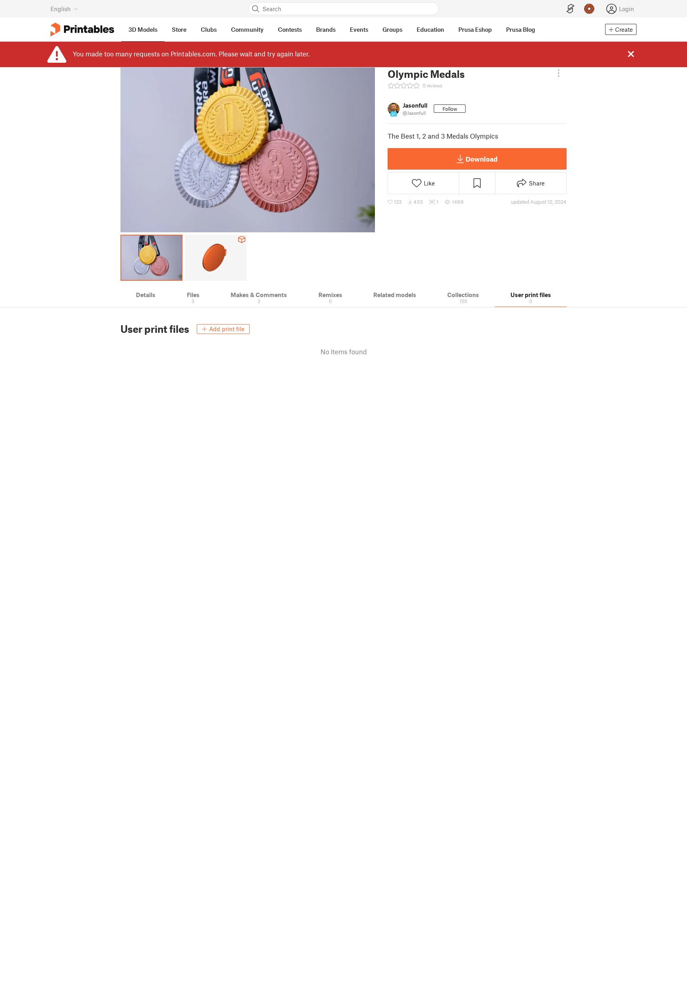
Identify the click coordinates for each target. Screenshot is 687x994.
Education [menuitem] (430, 29)
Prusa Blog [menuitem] (520, 29)
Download (481, 159)
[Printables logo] (82, 30)
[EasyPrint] (570, 9)
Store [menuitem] (179, 29)
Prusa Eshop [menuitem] (475, 29)
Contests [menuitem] (290, 29)
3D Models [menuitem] (142, 29)
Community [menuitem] (247, 29)
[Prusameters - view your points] (589, 9)
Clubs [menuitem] (209, 29)
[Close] (631, 54)
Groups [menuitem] (392, 29)
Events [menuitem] (359, 29)
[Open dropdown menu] (559, 73)
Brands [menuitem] (326, 29)
